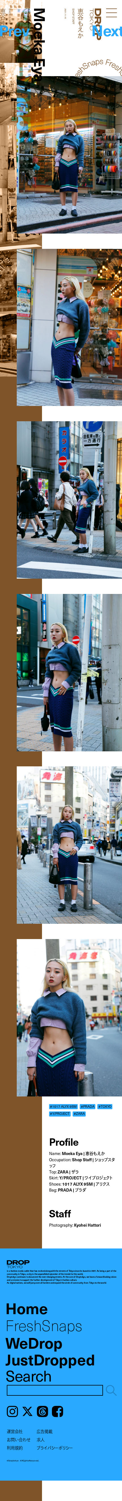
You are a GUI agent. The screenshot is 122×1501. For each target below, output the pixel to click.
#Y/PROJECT (60, 1113)
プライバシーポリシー (55, 1448)
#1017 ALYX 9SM (63, 1106)
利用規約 (15, 1448)
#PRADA (87, 1106)
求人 (41, 1439)
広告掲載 (44, 1431)
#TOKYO (105, 1106)
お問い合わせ (19, 1439)
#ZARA (79, 1113)
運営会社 (15, 1431)
